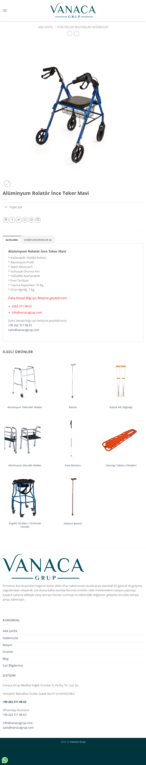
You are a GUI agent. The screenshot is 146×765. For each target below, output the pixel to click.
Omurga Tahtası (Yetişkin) (121, 465)
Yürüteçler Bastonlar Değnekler (82, 27)
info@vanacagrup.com (18, 723)
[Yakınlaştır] (7, 183)
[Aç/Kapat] (6, 207)
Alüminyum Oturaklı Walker (24, 465)
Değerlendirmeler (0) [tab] (38, 239)
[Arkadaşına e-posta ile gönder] (25, 220)
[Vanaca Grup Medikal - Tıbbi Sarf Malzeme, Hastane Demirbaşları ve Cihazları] (73, 10)
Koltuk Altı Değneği (121, 407)
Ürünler (8, 652)
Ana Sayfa (45, 27)
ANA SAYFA (10, 631)
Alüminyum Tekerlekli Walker (24, 407)
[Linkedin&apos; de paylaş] (38, 220)
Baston (73, 407)
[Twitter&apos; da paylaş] (19, 220)
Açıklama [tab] (12, 239)
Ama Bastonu (73, 465)
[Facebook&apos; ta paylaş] (12, 220)
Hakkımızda (10, 638)
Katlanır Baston (73, 523)
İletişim (7, 645)
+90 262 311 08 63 (20, 325)
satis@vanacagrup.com (23, 330)
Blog (6, 659)
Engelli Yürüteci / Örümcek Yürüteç (25, 525)
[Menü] (5, 10)
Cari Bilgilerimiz (13, 665)
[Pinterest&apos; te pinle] (32, 220)
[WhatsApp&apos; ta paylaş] (6, 220)
